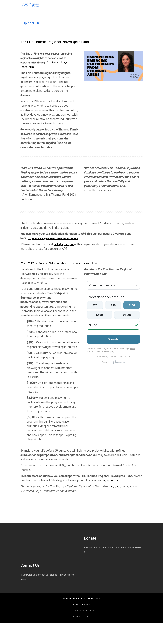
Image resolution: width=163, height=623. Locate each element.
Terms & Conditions (81, 610)
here (23, 579)
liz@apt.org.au (110, 480)
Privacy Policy (81, 616)
